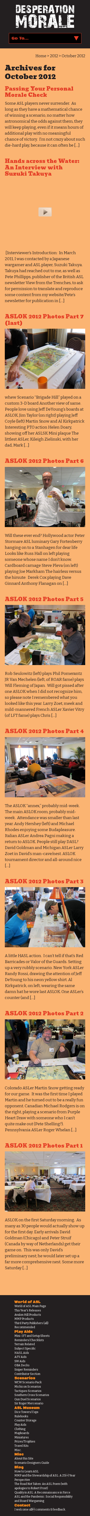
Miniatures (21, 1437)
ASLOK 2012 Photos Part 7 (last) (44, 319)
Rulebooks (21, 1416)
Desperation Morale (45, 16)
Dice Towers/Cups (26, 1412)
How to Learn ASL (26, 1471)
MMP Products (24, 1319)
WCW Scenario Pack (28, 1382)
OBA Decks (22, 1365)
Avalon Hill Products (27, 1314)
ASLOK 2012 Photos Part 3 (44, 881)
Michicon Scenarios (27, 1386)
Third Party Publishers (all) (31, 1323)
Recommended (24, 1327)
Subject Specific (25, 1348)
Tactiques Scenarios (28, 1391)
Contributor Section (27, 1374)
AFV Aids (20, 1357)
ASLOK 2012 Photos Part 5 (44, 599)
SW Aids (19, 1361)
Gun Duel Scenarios (27, 1399)
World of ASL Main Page (30, 1306)
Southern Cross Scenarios (31, 1395)
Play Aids (20, 1424)
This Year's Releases (27, 1310)
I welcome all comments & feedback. (40, 1509)
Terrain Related (24, 1344)
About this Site (23, 1458)
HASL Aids (21, 1353)
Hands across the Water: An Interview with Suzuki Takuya (42, 167)
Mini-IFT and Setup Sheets (32, 1336)
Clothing (19, 1429)
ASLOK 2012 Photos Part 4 (44, 731)
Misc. (18, 1450)
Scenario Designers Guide (31, 1462)
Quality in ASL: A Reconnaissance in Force (42, 1492)
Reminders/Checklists (29, 1340)
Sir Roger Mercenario (28, 1403)
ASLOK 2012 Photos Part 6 (44, 461)
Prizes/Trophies (24, 1441)
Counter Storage (25, 1420)
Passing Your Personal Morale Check (39, 92)
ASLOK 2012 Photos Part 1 (44, 1146)
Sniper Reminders (26, 1369)
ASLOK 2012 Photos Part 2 (44, 1013)
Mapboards (21, 1433)
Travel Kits (21, 1445)
